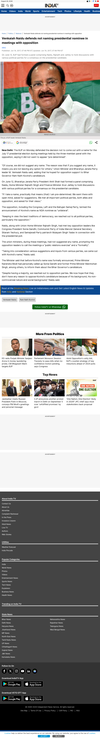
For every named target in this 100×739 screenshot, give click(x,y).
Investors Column (9, 521)
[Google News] (8, 143)
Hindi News (6, 524)
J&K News (6, 654)
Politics (10, 33)
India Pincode (7, 550)
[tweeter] (10, 671)
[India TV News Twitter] (95, 1)
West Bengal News (57, 630)
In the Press (6, 517)
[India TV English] (51, 6)
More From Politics (50, 334)
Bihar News (6, 619)
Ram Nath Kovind (27, 299)
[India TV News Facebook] (93, 1)
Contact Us (6, 504)
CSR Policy (63, 711)
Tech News (6, 585)
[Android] (90, 1)
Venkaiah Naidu (9, 299)
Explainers (6, 588)
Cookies (7, 733)
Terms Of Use (35, 711)
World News (6, 568)
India (20, 11)
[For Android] (12, 698)
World (28, 11)
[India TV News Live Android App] (12, 684)
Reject (58, 736)
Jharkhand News (8, 630)
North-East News (8, 636)
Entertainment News (10, 578)
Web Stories (6, 534)
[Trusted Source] (21, 143)
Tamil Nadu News (9, 640)
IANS (4, 48)
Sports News (7, 581)
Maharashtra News (57, 619)
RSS (78, 711)
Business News (8, 592)
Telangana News (56, 626)
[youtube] (22, 671)
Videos (12, 11)
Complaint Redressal (10, 514)
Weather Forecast (9, 547)
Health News (7, 595)
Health (87, 11)
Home (4, 11)
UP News (5, 643)
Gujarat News (7, 650)
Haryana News (8, 626)
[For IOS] (33, 698)
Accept (44, 736)
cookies (92, 733)
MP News (5, 633)
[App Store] (33, 684)
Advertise (5, 510)
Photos (68, 11)
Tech (59, 11)
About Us (5, 507)
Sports (36, 11)
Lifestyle (78, 11)
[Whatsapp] (90, 142)
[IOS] (87, 1)
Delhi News (6, 623)
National (18, 33)
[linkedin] (28, 671)
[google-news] (34, 671)
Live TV (5, 528)
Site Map (23, 711)
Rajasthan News (56, 623)
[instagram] (16, 671)
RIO (71, 711)
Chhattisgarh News (9, 647)
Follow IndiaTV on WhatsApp (48, 307)
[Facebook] (4, 671)
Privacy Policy (50, 711)
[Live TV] (96, 5)
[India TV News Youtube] (98, 1)
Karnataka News (8, 657)
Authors (5, 531)
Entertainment (48, 11)
